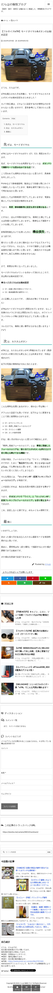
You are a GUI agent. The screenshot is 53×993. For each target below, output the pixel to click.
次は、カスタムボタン (13, 128)
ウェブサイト (6, 794)
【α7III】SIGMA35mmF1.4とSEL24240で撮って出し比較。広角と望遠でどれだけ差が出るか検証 (32, 651)
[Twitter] (7, 578)
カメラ (15, 20)
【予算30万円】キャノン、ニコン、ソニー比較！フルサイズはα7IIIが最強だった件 (32, 614)
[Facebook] (20, 578)
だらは (48, 564)
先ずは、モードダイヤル (14, 124)
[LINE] (45, 578)
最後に (7, 132)
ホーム (5, 20)
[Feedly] (24, 583)
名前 (3, 773)
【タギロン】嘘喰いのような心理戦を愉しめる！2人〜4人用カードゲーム (40, 882)
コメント (4, 748)
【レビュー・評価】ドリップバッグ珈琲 (31, 897)
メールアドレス (8, 783)
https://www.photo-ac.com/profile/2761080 (26, 961)
